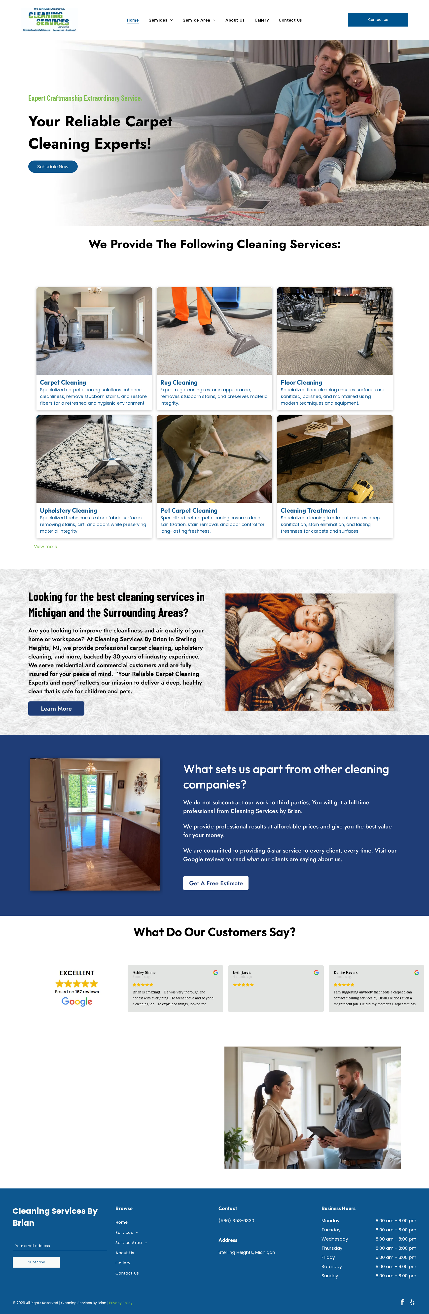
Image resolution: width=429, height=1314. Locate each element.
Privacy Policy (121, 1302)
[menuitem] (133, 20)
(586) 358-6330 (236, 1220)
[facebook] (402, 1303)
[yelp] (412, 1303)
